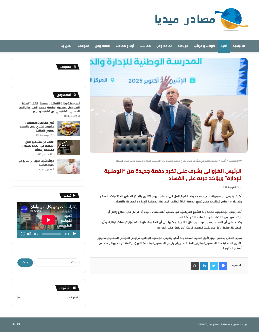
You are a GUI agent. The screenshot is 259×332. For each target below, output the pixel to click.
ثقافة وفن (164, 46)
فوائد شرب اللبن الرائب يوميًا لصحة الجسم (36, 163)
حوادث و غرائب (204, 46)
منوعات (83, 46)
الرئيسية (238, 46)
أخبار (224, 46)
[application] (48, 220)
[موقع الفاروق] (199, 20)
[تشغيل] (74, 234)
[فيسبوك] (223, 266)
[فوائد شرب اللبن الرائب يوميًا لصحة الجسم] (68, 166)
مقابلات (145, 46)
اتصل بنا (66, 46)
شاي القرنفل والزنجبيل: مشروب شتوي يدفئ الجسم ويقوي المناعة (37, 126)
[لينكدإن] (204, 266)
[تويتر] (214, 266)
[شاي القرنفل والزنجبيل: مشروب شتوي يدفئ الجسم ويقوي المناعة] (68, 128)
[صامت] (29, 234)
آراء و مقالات (125, 46)
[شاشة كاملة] (23, 234)
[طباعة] (195, 266)
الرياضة (182, 46)
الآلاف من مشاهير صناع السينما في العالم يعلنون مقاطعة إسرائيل (38, 145)
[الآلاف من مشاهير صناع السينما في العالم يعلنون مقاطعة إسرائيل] (68, 147)
